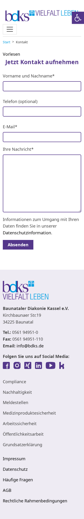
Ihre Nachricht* (18, 149)
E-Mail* (10, 126)
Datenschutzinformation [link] (27, 233)
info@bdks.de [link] (30, 346)
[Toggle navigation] (10, 29)
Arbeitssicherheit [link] (20, 423)
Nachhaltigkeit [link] (17, 392)
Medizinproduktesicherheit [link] (29, 413)
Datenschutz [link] (15, 469)
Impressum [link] (14, 458)
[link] (78, 18)
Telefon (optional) (20, 101)
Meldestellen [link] (15, 402)
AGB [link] (7, 490)
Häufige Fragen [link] (18, 479)
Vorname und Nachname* (29, 76)
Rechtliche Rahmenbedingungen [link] (35, 501)
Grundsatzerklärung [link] (22, 444)
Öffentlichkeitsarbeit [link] (23, 434)
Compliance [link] (14, 381)
